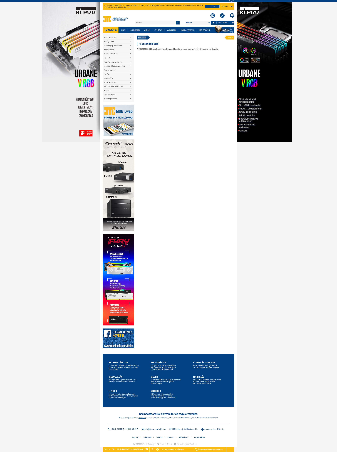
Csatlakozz (142, 418)
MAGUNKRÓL (171, 30)
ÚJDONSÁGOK (135, 30)
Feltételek (147, 437)
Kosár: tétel (222, 23)
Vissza (230, 37)
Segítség (135, 437)
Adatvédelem (183, 437)
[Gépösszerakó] (212, 15)
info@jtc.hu (149, 429)
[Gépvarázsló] (222, 15)
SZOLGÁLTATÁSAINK (187, 30)
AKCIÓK (147, 30)
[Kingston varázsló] (232, 15)
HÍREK (123, 30)
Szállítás (159, 437)
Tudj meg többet (227, 6)
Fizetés (170, 437)
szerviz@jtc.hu (160, 429)
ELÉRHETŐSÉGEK (204, 30)
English (231, 1)
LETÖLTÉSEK (158, 30)
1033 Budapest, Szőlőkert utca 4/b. (184, 429)
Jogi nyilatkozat (199, 437)
